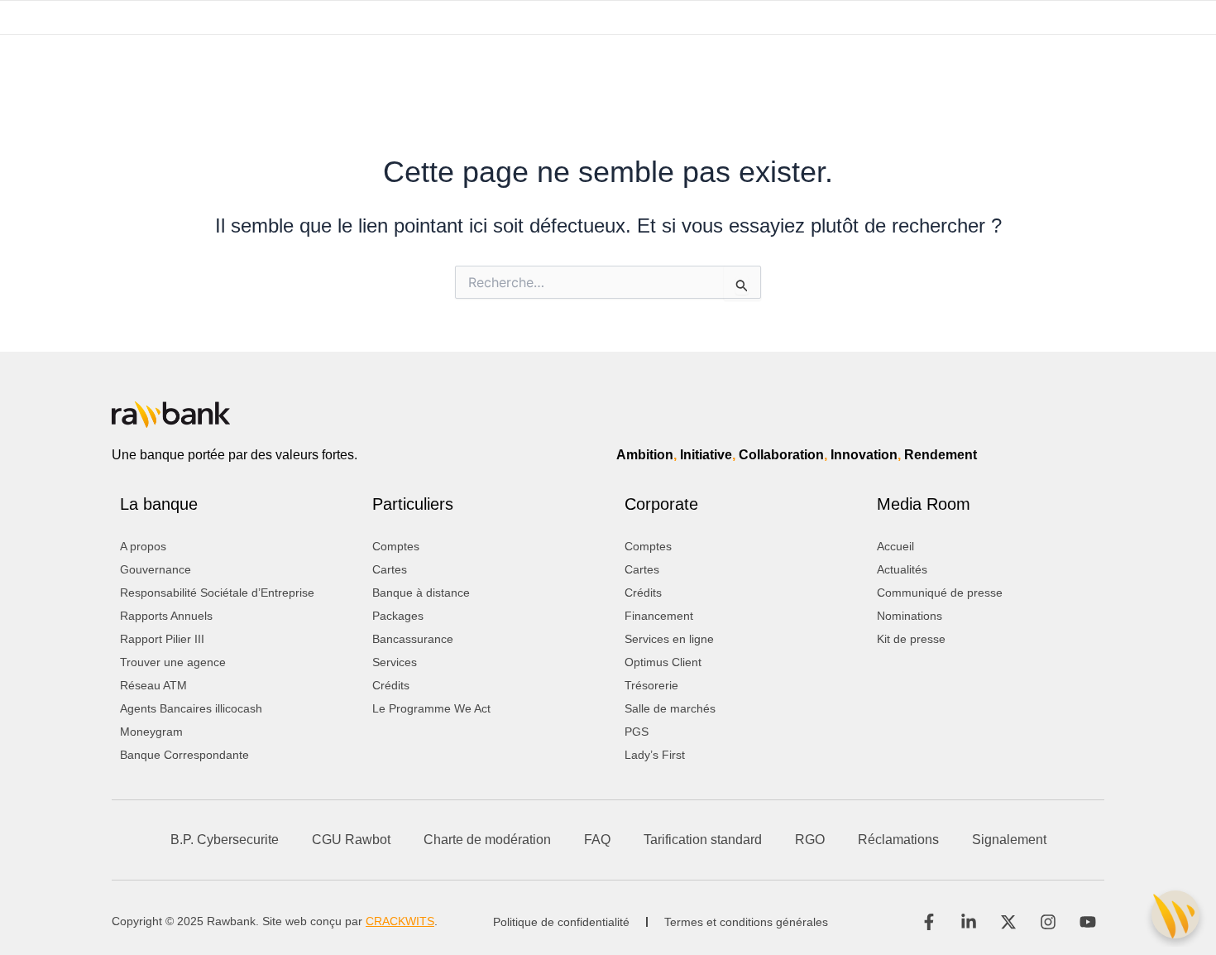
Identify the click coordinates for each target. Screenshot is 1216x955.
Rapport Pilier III (162, 638)
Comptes (395, 546)
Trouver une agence (173, 662)
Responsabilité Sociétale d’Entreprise (217, 592)
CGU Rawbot (351, 840)
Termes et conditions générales (746, 922)
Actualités (902, 569)
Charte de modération (487, 840)
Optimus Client (663, 662)
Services (394, 662)
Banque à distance (421, 592)
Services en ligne (669, 638)
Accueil (895, 546)
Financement (659, 615)
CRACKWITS (400, 921)
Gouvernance (155, 569)
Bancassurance (412, 638)
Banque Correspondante (184, 754)
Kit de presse (911, 638)
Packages (398, 615)
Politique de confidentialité (561, 922)
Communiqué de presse (940, 592)
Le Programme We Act (431, 708)
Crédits (390, 685)
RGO (810, 840)
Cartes (389, 569)
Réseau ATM (153, 685)
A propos (143, 546)
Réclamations (898, 840)
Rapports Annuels (166, 615)
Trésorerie (651, 685)
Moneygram (151, 731)
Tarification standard (703, 840)
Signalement (1009, 840)
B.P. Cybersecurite (224, 840)
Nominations (909, 615)
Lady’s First (655, 754)
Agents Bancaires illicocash (191, 708)
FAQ (597, 840)
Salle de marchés (670, 708)
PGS (637, 731)
